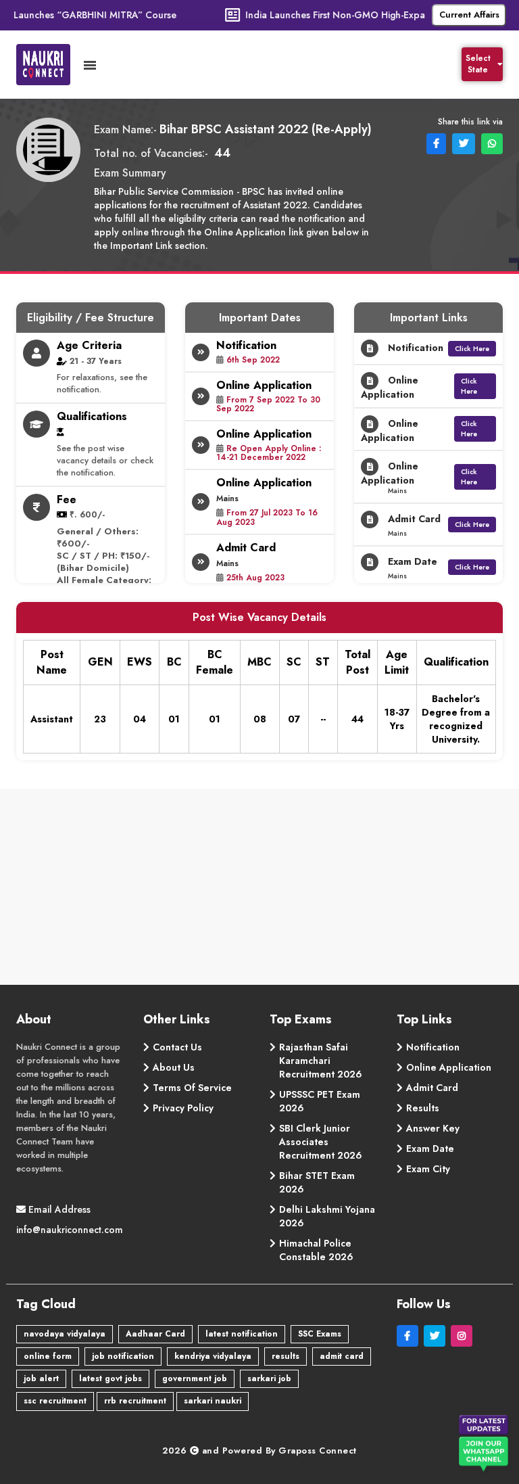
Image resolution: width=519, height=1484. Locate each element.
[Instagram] (463, 1336)
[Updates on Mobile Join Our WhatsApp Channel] (485, 1446)
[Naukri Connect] (50, 64)
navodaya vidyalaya (64, 1334)
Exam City (428, 1169)
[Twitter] (437, 1336)
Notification (433, 1047)
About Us (174, 1067)
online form (48, 1356)
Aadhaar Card (155, 1334)
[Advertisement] (260, 890)
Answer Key (433, 1128)
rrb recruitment (135, 1401)
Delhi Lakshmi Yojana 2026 (327, 1216)
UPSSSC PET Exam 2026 (319, 1101)
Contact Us (177, 1047)
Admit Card (432, 1087)
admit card (342, 1356)
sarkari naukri (212, 1401)
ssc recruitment (55, 1401)
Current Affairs (469, 14)
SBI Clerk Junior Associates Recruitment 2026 (320, 1141)
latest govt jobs (110, 1378)
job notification (123, 1356)
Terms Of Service (192, 1087)
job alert (41, 1378)
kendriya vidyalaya (212, 1356)
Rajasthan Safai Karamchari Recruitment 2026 (320, 1060)
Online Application (448, 1067)
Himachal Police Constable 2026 (316, 1249)
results (285, 1356)
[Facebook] (410, 1336)
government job (194, 1378)
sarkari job (269, 1378)
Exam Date (430, 1148)
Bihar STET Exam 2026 (317, 1182)
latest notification (241, 1334)
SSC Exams (319, 1334)
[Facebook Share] (435, 143)
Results (422, 1108)
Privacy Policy (183, 1108)
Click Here (472, 349)
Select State (478, 64)
